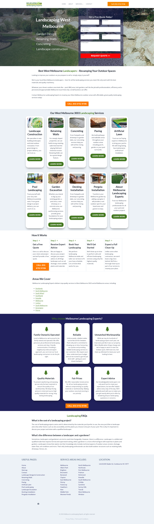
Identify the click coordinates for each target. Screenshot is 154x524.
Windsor (81, 494)
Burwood (63, 475)
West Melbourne (84, 492)
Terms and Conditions (81, 519)
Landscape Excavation (29, 490)
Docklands (39, 288)
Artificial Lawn (26, 485)
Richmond (81, 475)
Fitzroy (37, 310)
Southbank (39, 296)
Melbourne (39, 301)
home (64, 4)
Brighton (63, 470)
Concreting (25, 480)
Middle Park (64, 492)
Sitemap (24, 470)
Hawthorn (63, 487)
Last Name (105, 20)
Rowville (81, 477)
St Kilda (80, 482)
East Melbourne (65, 480)
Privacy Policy (70, 519)
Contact (89, 4)
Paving (24, 482)
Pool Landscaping (28, 487)
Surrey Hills (82, 487)
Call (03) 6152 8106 (118, 4)
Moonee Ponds (65, 494)
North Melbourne (41, 291)
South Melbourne (41, 305)
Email (83, 35)
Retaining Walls (27, 477)
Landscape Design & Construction (33, 475)
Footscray (63, 485)
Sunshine (81, 485)
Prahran (81, 472)
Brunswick (63, 472)
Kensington (39, 308)
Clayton (63, 477)
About (70, 4)
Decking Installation (28, 492)
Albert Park (64, 468)
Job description (84, 42)
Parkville (38, 298)
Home (24, 465)
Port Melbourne (83, 470)
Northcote (82, 468)
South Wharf (39, 293)
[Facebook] (38, 504)
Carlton (38, 303)
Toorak (80, 490)
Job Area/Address (86, 27)
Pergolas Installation (29, 494)
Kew (61, 490)
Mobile (104, 35)
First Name (84, 20)
